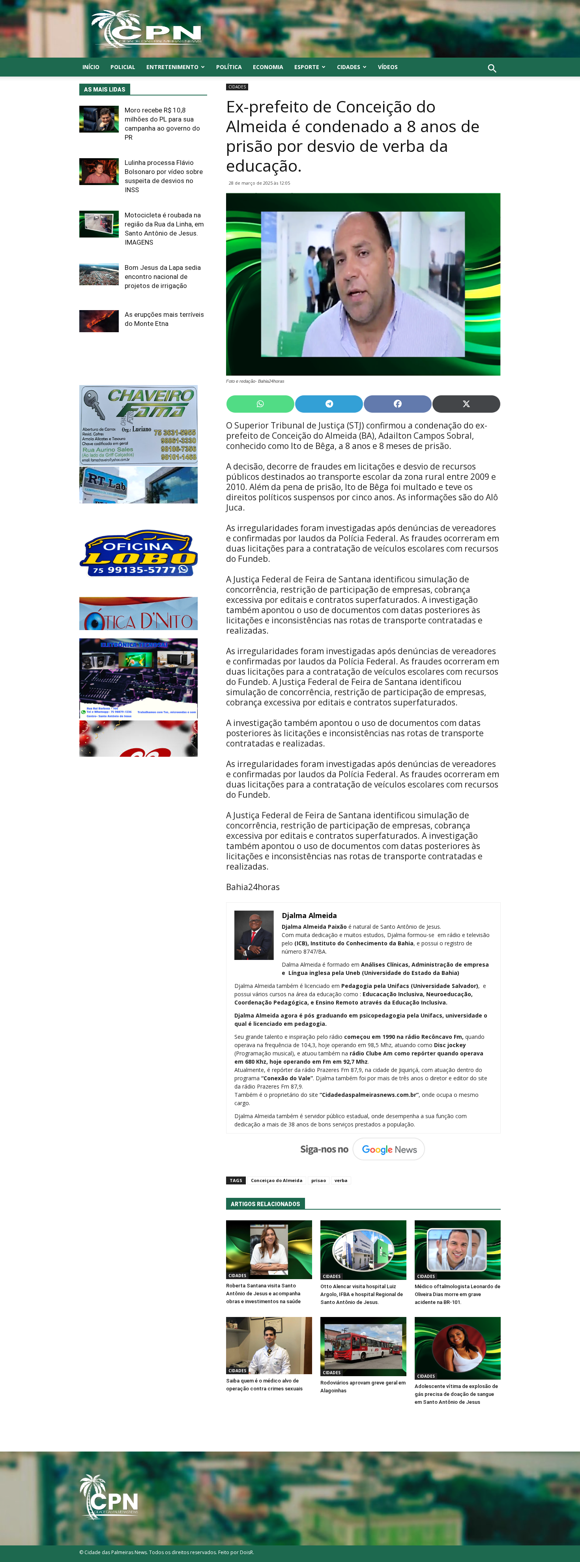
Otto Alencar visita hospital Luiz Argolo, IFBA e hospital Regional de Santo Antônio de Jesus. (361, 1294)
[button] (492, 77)
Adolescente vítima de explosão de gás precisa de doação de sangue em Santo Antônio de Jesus (456, 1394)
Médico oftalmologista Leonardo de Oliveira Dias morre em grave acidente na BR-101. (457, 1294)
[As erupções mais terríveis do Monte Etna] (99, 321)
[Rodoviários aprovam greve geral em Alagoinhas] (363, 1346)
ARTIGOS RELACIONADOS (265, 1204)
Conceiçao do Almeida (277, 1180)
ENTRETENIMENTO (172, 67)
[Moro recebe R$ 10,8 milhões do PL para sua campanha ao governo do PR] (99, 119)
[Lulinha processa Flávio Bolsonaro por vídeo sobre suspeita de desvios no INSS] (99, 171)
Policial (122, 67)
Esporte (306, 67)
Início (90, 67)
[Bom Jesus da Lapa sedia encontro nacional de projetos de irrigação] (99, 274)
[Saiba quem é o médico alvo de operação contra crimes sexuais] (269, 1345)
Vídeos (388, 67)
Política (229, 67)
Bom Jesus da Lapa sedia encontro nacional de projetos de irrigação (163, 277)
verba (341, 1180)
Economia (268, 67)
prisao (318, 1180)
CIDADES (348, 67)
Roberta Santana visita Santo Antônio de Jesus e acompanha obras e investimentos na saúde (263, 1293)
